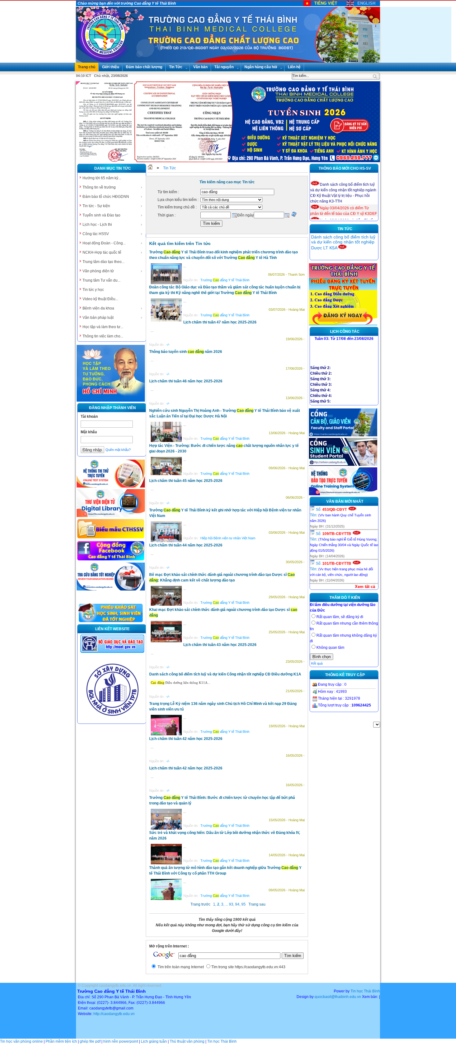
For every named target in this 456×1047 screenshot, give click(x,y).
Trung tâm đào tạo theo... (103, 262)
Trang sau (257, 904)
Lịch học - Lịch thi (97, 224)
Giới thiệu (110, 67)
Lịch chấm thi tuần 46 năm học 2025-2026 (185, 381)
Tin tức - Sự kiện (96, 206)
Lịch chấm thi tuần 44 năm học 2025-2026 (185, 545)
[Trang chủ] (150, 168)
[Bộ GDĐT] (112, 652)
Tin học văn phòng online (21, 1041)
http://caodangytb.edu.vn (114, 1014)
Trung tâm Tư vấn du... (101, 280)
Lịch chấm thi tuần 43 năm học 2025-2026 (220, 645)
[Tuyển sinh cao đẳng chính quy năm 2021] (343, 324)
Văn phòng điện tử (98, 271)
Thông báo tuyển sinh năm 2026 (185, 352)
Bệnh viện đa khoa (98, 308)
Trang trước (200, 904)
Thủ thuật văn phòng (187, 1041)
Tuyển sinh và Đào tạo (101, 215)
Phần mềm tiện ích (61, 1041)
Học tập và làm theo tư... (103, 327)
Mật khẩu (89, 432)
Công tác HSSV (96, 234)
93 (231, 904)
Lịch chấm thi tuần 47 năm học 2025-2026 (220, 322)
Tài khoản (89, 416)
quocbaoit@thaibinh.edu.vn (338, 997)
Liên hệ (294, 67)
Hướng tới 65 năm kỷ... (102, 178)
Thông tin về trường (99, 187)
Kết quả (317, 663)
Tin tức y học (93, 289)
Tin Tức (175, 67)
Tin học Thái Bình (365, 991)
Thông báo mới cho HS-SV (345, 168)
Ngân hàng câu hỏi (260, 67)
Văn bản (200, 67)
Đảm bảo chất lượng (144, 67)
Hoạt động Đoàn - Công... (104, 243)
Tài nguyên (224, 67)
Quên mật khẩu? (118, 450)
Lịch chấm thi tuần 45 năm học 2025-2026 (185, 481)
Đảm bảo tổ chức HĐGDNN (106, 196)
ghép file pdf (90, 1041)
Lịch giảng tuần (154, 1041)
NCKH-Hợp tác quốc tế (102, 252)
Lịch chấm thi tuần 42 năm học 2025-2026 (185, 739)
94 (237, 904)
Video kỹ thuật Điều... (100, 299)
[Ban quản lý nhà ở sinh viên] (112, 721)
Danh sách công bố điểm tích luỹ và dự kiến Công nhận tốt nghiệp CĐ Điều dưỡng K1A (225, 674)
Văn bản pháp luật (98, 317)
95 (243, 904)
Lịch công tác (345, 331)
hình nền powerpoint (120, 1041)
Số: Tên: (340, 515)
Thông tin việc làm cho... (103, 336)
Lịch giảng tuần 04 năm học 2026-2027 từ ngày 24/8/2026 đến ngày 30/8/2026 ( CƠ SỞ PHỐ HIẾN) (344, 242)
